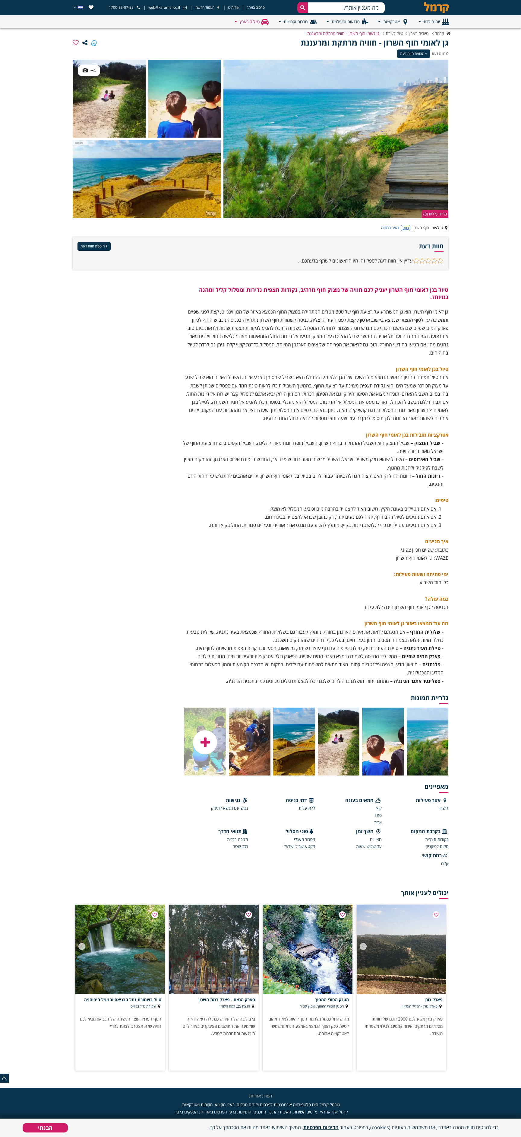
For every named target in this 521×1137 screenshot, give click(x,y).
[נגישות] (4, 1078)
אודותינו (233, 7)
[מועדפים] (91, 7)
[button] (363, 946)
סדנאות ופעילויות (346, 21)
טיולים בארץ (250, 21)
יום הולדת (432, 21)
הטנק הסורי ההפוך (332, 999)
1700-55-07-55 (121, 7)
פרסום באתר (256, 7)
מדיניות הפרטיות (321, 1127)
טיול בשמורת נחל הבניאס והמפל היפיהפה (122, 999)
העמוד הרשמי (204, 7)
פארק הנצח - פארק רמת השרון (226, 999)
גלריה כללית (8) (435, 214)
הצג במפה (390, 228)
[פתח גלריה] (205, 742)
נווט (406, 228)
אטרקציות (391, 21)
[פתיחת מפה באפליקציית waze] (94, 42)
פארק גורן (434, 999)
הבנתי (45, 1127)
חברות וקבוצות (296, 21)
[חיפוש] (302, 7)
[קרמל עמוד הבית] (431, 7)
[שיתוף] (85, 42)
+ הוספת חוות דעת (413, 53)
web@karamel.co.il (164, 7)
